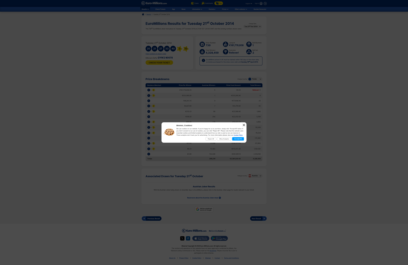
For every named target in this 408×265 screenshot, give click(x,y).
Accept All (238, 139)
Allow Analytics (224, 139)
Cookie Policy (238, 135)
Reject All (211, 139)
